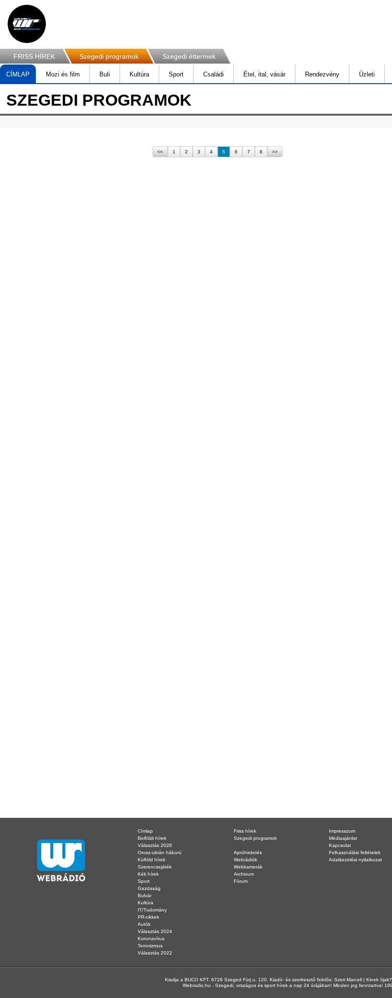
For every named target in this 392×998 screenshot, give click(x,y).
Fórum (241, 881)
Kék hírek (148, 874)
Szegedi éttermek (189, 56)
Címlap (145, 831)
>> (275, 151)
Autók (144, 924)
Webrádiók (245, 859)
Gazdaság (149, 888)
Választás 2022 (155, 952)
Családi (213, 74)
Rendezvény (322, 74)
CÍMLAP (18, 74)
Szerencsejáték (155, 866)
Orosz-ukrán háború (160, 852)
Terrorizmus (150, 945)
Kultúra (139, 74)
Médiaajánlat (343, 838)
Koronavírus (151, 938)
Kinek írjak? (379, 979)
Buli (104, 74)
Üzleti (367, 74)
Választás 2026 (155, 845)
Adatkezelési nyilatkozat (355, 859)
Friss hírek (245, 831)
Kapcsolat (340, 845)
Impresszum (342, 831)
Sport (176, 74)
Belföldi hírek (152, 838)
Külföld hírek (151, 859)
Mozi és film (63, 74)
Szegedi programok (109, 56)
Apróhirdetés (248, 852)
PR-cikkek (148, 917)
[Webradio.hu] (27, 24)
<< (160, 151)
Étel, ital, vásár (264, 74)
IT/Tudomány (152, 909)
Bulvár (145, 895)
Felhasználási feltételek (355, 852)
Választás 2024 (155, 931)
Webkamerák (248, 866)
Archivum (244, 874)
